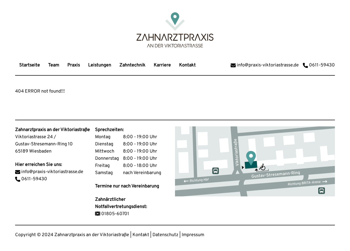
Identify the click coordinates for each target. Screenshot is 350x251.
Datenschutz (165, 235)
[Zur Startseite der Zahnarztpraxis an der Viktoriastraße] (175, 29)
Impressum (193, 235)
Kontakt (140, 235)
